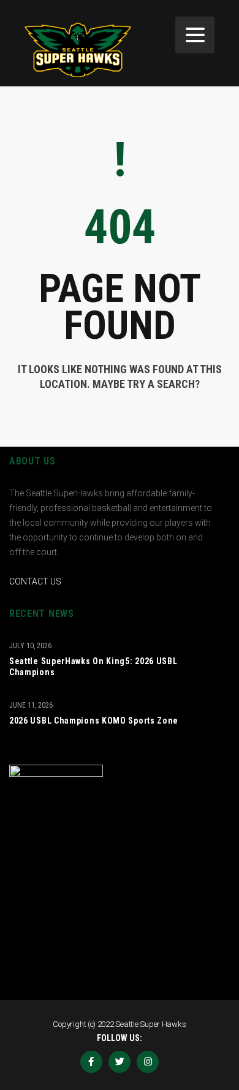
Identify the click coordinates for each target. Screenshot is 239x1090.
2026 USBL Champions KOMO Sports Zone (93, 720)
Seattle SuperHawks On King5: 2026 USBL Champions (93, 666)
